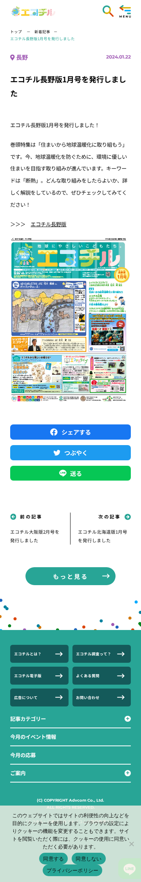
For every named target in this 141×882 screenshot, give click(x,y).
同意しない (88, 858)
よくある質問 (87, 675)
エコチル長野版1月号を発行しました (42, 38)
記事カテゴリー (28, 718)
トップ (16, 31)
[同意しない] (131, 844)
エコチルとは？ (28, 654)
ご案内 (17, 773)
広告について (26, 697)
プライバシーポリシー (73, 870)
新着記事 (42, 31)
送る (76, 473)
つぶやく (76, 452)
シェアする (76, 432)
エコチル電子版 (28, 675)
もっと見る (70, 576)
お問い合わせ (87, 697)
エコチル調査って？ (93, 654)
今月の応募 (23, 755)
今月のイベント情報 (33, 736)
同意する (53, 858)
